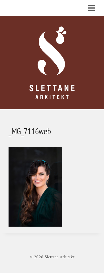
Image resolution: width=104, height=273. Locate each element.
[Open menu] (91, 7)
